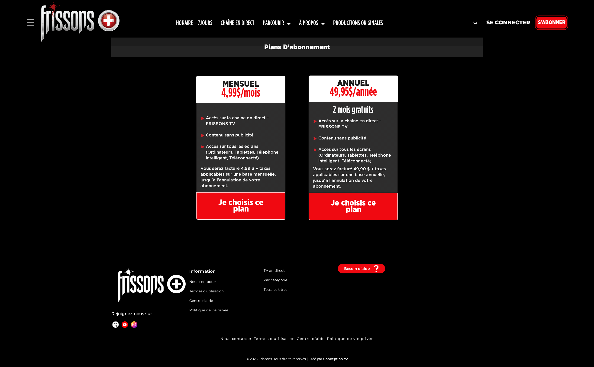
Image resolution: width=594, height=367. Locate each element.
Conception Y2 (335, 359)
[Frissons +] (80, 22)
